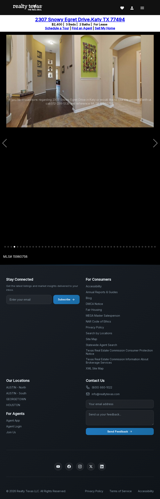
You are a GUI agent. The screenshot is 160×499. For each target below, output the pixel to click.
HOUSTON (13, 405)
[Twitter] (91, 466)
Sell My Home (105, 28)
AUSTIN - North (16, 387)
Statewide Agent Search (101, 345)
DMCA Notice (94, 303)
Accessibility (94, 286)
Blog (89, 298)
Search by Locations (99, 333)
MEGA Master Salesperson (103, 315)
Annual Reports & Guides (102, 292)
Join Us (11, 432)
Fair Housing (94, 309)
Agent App (13, 420)
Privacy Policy (95, 327)
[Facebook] (69, 466)
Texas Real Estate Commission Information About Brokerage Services (117, 361)
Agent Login (14, 426)
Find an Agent (82, 28)
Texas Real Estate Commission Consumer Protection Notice (119, 352)
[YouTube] (58, 466)
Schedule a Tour (57, 28)
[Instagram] (80, 466)
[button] (5, 247)
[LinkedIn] (102, 466)
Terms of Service (120, 491)
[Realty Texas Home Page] (27, 7)
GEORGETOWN (16, 399)
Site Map (91, 339)
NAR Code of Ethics (98, 321)
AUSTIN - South (16, 393)
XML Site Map (95, 368)
